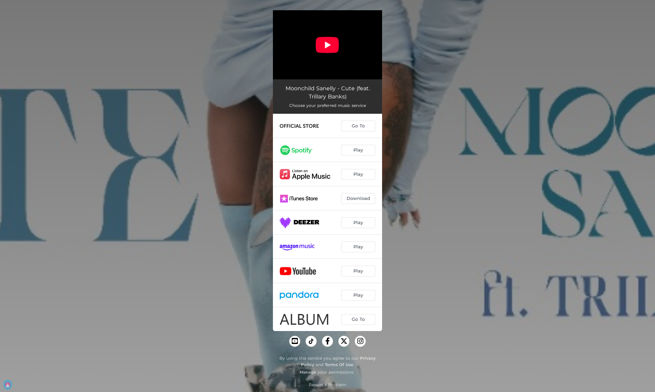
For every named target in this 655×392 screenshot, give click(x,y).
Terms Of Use (339, 364)
